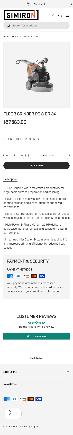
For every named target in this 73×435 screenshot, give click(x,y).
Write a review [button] (36, 336)
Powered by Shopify (28, 426)
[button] (60, 15)
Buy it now (36, 165)
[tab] (10, 179)
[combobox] (36, 25)
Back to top (36, 358)
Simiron (14, 426)
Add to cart (49, 155)
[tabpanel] (36, 217)
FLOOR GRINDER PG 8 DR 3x (25, 36)
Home (6, 36)
